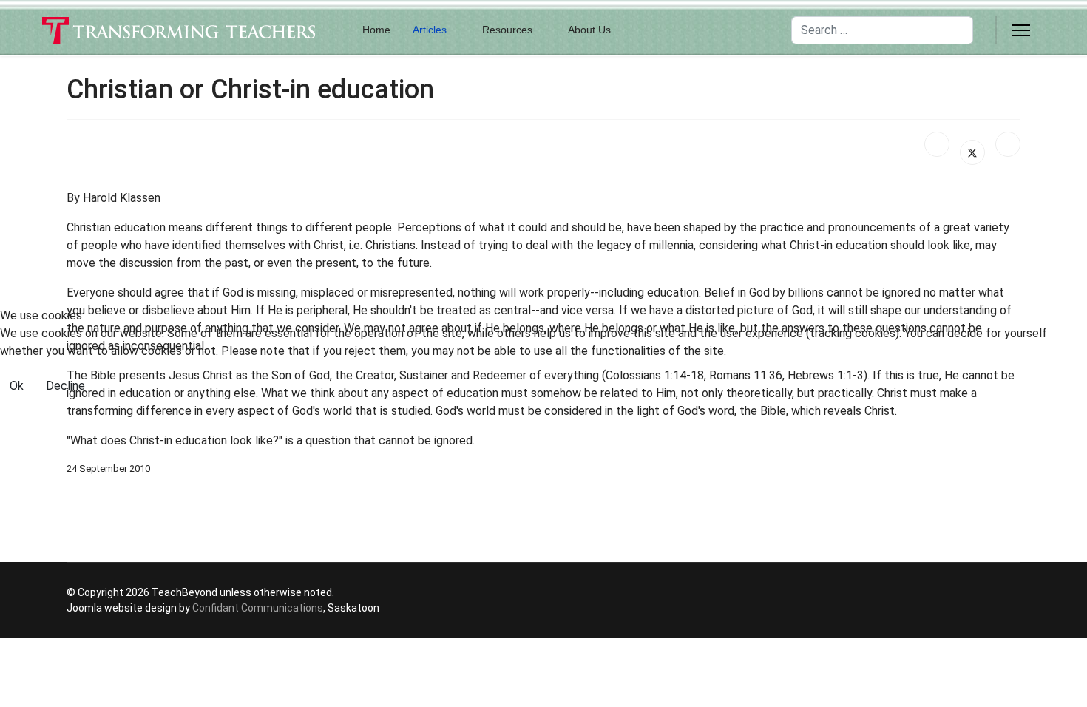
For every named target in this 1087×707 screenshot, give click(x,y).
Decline (65, 386)
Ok (17, 386)
